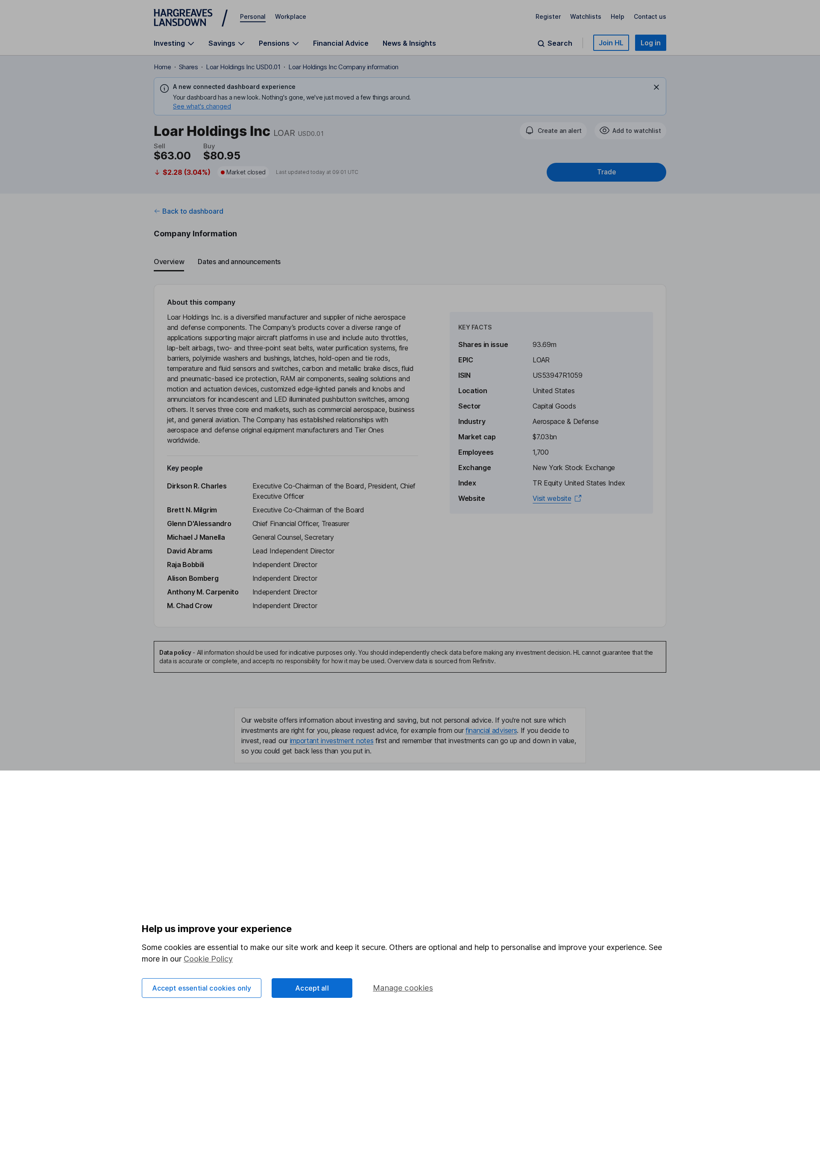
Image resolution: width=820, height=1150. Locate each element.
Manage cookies (403, 987)
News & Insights (409, 43)
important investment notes (332, 740)
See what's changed (202, 106)
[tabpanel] (410, 455)
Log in (651, 42)
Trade (606, 172)
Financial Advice (341, 43)
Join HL (611, 42)
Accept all (312, 988)
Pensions (274, 43)
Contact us (650, 16)
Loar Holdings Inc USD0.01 (243, 67)
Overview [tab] (169, 261)
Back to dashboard (192, 211)
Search (560, 43)
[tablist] (410, 262)
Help (617, 16)
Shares (188, 67)
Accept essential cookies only (202, 988)
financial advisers (491, 730)
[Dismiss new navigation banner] (656, 87)
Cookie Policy (208, 958)
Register (548, 16)
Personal (253, 16)
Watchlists (585, 16)
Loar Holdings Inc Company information (343, 67)
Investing (169, 43)
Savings (221, 43)
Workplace (290, 16)
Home (162, 67)
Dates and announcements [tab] (239, 261)
